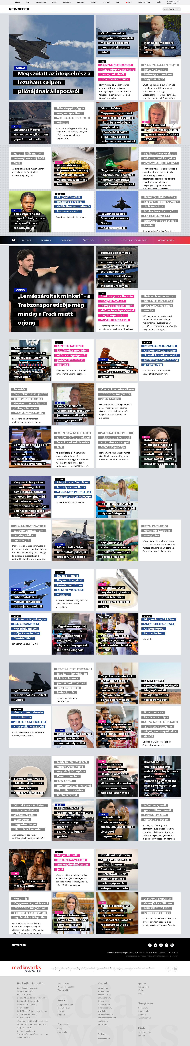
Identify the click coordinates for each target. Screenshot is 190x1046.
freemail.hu (143, 1008)
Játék (159, 2)
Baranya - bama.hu (25, 991)
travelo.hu (102, 1011)
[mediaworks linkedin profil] (175, 969)
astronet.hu (103, 988)
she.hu (141, 993)
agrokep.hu (62, 1032)
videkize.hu (103, 1021)
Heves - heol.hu (24, 1018)
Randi (129, 2)
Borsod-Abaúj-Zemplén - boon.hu (32, 998)
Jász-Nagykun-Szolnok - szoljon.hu (32, 1021)
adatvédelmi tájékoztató (116, 953)
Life (27, 2)
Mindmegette (41, 2)
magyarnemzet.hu (65, 1004)
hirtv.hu (60, 1011)
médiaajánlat (173, 953)
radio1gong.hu (144, 1032)
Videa (54, 2)
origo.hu (61, 1014)
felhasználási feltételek (135, 953)
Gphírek (106, 2)
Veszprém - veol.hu (65, 987)
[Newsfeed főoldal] (19, 945)
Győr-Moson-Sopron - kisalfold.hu (32, 1011)
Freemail (80, 2)
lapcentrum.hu (144, 1018)
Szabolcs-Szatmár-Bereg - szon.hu (32, 1034)
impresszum (163, 953)
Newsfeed (67, 2)
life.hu (140, 990)
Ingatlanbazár (144, 2)
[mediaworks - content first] (26, 968)
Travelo (94, 2)
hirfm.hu (141, 1035)
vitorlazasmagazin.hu (107, 1018)
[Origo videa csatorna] (166, 945)
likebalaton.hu (104, 1001)
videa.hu (142, 1014)
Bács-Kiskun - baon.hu (27, 988)
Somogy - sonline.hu (26, 1031)
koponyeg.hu (144, 1011)
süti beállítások (151, 953)
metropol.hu (143, 987)
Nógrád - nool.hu (24, 1028)
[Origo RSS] (172, 945)
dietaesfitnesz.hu (105, 1014)
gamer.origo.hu (104, 998)
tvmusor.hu (103, 1024)
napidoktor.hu (104, 1004)
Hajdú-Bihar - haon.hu (27, 1014)
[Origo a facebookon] (150, 945)
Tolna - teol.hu (23, 1037)
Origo (17, 2)
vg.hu (59, 1029)
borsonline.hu (104, 1039)
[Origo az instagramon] (161, 945)
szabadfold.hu (63, 1008)
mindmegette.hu (105, 1008)
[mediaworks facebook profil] (168, 969)
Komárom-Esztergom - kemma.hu (32, 1024)
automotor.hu (103, 991)
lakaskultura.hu (104, 994)
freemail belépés (172, 9)
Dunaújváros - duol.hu (27, 1004)
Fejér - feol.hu (23, 1008)
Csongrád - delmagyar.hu (28, 1001)
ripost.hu (142, 983)
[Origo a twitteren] (155, 945)
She (117, 2)
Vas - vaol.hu (63, 983)
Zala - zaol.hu (63, 990)
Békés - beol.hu (24, 994)
